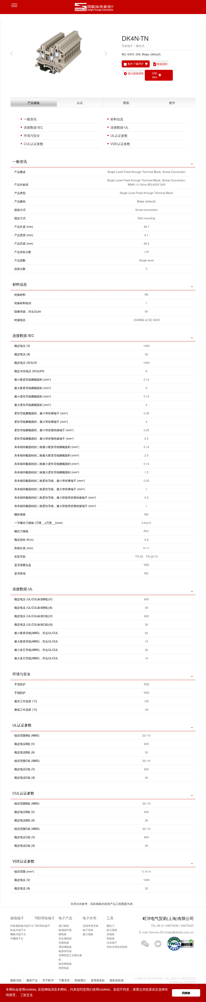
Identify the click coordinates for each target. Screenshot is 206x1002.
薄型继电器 (65, 947)
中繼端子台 (16, 938)
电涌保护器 (65, 930)
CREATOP (189, 982)
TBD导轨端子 (44, 917)
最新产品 (32, 980)
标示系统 (112, 930)
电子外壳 (89, 917)
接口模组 (64, 926)
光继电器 (64, 942)
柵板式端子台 (18, 934)
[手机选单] (15, 8)
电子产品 (65, 917)
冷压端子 (112, 942)
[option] (58, 53)
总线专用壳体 (90, 926)
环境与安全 (32, 135)
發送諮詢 (162, 64)
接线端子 (17, 917)
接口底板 (88, 934)
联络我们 (80, 980)
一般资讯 (30, 119)
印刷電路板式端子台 (22, 926)
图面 (126, 102)
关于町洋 (48, 980)
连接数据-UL (119, 127)
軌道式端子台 (18, 930)
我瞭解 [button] (186, 993)
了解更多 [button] (26, 994)
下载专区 (64, 980)
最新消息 (16, 980)
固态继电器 (65, 963)
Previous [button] (12, 53)
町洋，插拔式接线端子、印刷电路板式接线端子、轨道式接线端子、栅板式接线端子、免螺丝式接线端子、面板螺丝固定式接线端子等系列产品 (103, 8)
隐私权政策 (117, 980)
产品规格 (34, 102)
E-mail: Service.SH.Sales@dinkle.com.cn (166, 932)
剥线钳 (110, 938)
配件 (172, 102)
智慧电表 (64, 968)
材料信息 (116, 119)
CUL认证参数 (33, 143)
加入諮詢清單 (136, 73)
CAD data (154, 75)
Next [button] (107, 53)
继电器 (62, 934)
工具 (110, 917)
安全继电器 (65, 938)
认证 (80, 102)
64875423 (187, 925)
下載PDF (138, 64)
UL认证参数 (119, 135)
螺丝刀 (110, 926)
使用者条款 (98, 980)
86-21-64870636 (168, 925)
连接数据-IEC (33, 127)
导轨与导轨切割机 (117, 947)
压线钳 (110, 934)
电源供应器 (65, 951)
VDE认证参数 (120, 143)
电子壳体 (88, 930)
